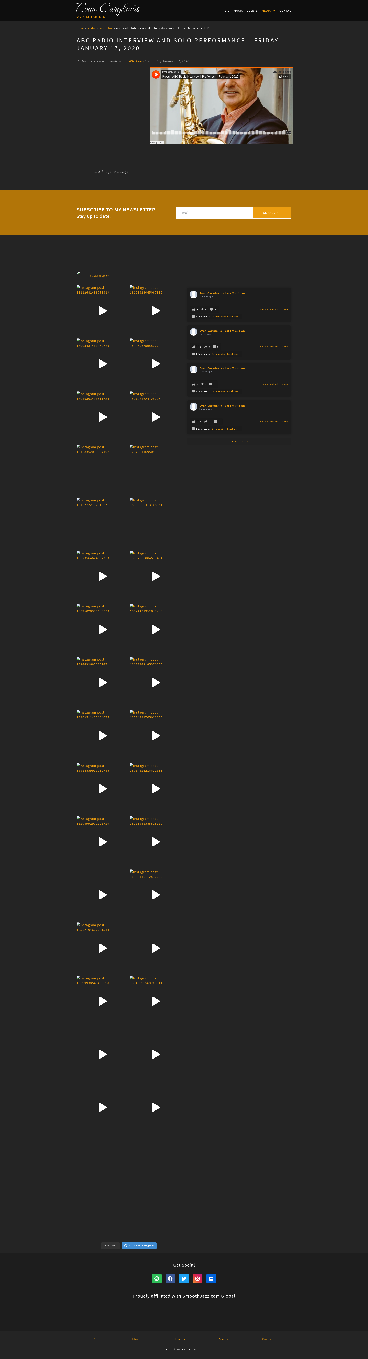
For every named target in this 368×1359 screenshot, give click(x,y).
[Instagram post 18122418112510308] (155, 895)
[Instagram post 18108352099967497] (102, 470)
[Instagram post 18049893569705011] (155, 1001)
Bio (227, 10)
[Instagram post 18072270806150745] (155, 1054)
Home (81, 28)
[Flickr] (211, 1278)
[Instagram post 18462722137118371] (102, 523)
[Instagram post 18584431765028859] (155, 735)
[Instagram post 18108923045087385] (155, 310)
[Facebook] (170, 1278)
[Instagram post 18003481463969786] (102, 364)
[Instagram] (197, 1278)
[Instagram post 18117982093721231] (155, 948)
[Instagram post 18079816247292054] (155, 417)
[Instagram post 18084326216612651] (155, 789)
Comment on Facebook (225, 316)
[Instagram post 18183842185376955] (155, 682)
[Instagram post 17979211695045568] (155, 470)
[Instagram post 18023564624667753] (102, 576)
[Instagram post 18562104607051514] (102, 948)
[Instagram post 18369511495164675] (102, 735)
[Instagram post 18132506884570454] (155, 576)
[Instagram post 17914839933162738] (102, 789)
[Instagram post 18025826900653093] (102, 629)
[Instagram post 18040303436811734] (102, 417)
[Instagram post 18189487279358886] (155, 1160)
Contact (286, 10)
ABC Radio (137, 61)
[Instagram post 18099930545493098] (102, 1001)
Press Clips (106, 28)
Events (252, 10)
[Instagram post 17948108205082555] (102, 1213)
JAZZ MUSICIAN (90, 17)
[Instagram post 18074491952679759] (155, 629)
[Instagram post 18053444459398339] (155, 1213)
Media (266, 10)
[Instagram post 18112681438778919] (102, 310)
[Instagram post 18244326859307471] (102, 682)
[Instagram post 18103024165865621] (102, 1054)
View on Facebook (269, 309)
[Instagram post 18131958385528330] (155, 842)
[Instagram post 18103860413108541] (155, 523)
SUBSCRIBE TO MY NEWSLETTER (116, 209)
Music (238, 10)
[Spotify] (157, 1278)
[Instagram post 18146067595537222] (155, 364)
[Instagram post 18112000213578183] (102, 1107)
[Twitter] (184, 1278)
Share (285, 309)
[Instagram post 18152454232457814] (102, 895)
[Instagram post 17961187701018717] (102, 1160)
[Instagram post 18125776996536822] (155, 1107)
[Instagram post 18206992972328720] (102, 842)
